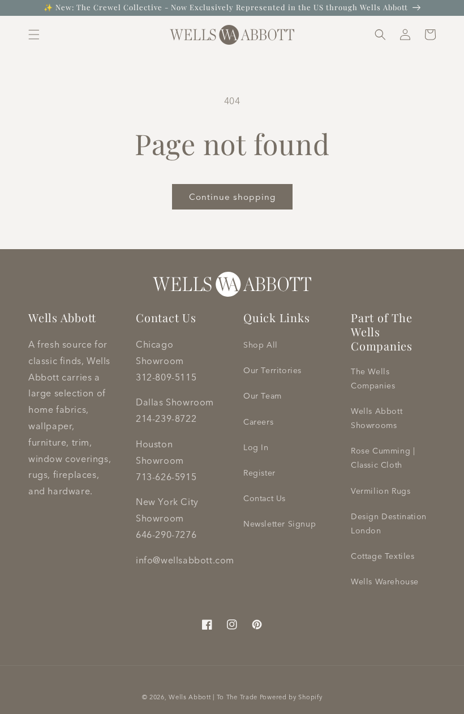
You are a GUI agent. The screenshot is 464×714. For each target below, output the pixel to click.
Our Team (262, 396)
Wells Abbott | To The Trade (213, 697)
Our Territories (272, 370)
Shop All (260, 345)
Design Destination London (389, 523)
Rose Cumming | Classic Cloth (383, 458)
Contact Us (264, 498)
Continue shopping (232, 196)
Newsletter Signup (279, 524)
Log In (256, 447)
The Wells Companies (373, 378)
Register (259, 473)
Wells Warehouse (385, 581)
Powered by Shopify (291, 697)
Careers (258, 422)
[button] (34, 34)
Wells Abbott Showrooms (376, 418)
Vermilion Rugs (380, 491)
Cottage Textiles (383, 556)
